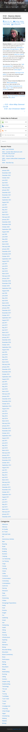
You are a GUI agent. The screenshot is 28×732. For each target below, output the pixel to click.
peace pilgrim (17, 69)
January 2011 (5, 514)
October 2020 (5, 227)
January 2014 (5, 426)
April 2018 (5, 300)
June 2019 (5, 266)
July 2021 (4, 205)
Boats (3, 546)
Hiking (4, 630)
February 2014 (6, 423)
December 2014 (6, 399)
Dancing (4, 588)
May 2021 (4, 209)
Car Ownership (6, 559)
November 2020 (6, 224)
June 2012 (5, 472)
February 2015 (6, 394)
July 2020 (4, 234)
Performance (5, 659)
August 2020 (5, 232)
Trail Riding (5, 696)
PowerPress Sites (17, 729)
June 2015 (5, 384)
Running (4, 674)
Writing (4, 723)
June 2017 (5, 325)
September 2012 (6, 465)
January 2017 (5, 337)
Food (3, 608)
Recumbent (5, 667)
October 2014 (5, 403)
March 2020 (5, 244)
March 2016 (5, 362)
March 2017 (5, 332)
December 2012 (6, 458)
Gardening (5, 617)
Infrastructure (6, 637)
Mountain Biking (6, 649)
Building (4, 551)
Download (22, 96)
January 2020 (5, 249)
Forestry (4, 610)
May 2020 (4, 239)
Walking (8, 24)
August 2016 (5, 349)
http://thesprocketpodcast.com (13, 86)
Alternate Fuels (6, 534)
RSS (10, 97)
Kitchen (4, 642)
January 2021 (5, 219)
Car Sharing (5, 561)
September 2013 (6, 435)
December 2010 (6, 516)
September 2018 (6, 288)
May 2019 (4, 268)
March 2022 (5, 185)
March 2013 (5, 450)
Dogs (3, 593)
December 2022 (6, 175)
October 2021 (5, 197)
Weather (4, 721)
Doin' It (4, 595)
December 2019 (6, 251)
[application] (14, 93)
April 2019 (5, 271)
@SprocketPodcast (12, 82)
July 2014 (4, 411)
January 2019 (5, 278)
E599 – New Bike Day (7, 162)
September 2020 (6, 229)
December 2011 (6, 487)
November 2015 (6, 372)
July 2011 (4, 499)
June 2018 (5, 295)
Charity (4, 566)
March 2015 (5, 391)
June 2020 (5, 236)
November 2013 (6, 431)
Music (3, 657)
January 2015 (5, 396)
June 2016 (5, 354)
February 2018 (6, 305)
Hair (3, 622)
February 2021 (6, 217)
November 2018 (6, 283)
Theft (3, 691)
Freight (4, 613)
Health (4, 627)
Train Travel (5, 698)
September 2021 (6, 200)
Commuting (5, 581)
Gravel (4, 620)
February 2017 (6, 335)
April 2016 (5, 359)
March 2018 (5, 303)
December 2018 (6, 281)
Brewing (4, 549)
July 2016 (4, 352)
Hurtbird (5, 89)
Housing (4, 635)
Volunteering (5, 716)
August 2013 (5, 438)
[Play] (4, 93)
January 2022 (5, 190)
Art (3, 536)
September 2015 (6, 376)
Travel (4, 24)
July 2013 (4, 440)
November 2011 (6, 489)
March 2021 (5, 214)
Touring (22, 23)
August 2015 (5, 379)
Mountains (5, 652)
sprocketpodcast (17, 24)
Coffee (4, 573)
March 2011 (5, 509)
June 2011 (5, 502)
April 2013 (5, 448)
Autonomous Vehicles (8, 539)
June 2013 (5, 443)
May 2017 (4, 327)
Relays (4, 669)
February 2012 (6, 482)
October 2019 (5, 256)
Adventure (5, 524)
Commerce (5, 576)
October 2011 (5, 492)
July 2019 (4, 264)
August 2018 (5, 291)
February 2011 (6, 512)
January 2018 (5, 308)
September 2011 (6, 494)
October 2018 (5, 286)
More (13, 97)
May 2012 (4, 475)
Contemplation (6, 583)
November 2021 (6, 195)
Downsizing (13, 23)
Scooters (4, 679)
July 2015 (4, 381)
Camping (21, 21)
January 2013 (5, 455)
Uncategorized (6, 706)
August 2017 (5, 320)
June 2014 (5, 413)
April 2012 (5, 477)
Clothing (4, 568)
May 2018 (4, 298)
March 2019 (5, 273)
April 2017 (5, 330)
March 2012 (5, 480)
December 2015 (6, 369)
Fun (3, 615)
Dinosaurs (5, 590)
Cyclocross (5, 586)
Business (4, 554)
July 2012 (4, 470)
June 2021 (5, 207)
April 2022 (5, 182)
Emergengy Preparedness (9, 603)
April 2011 (5, 507)
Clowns (4, 571)
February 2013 (6, 453)
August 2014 (5, 408)
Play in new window (13, 96)
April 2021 (5, 212)
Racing (4, 662)
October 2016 (5, 345)
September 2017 (6, 318)
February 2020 (6, 246)
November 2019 (6, 254)
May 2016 (4, 357)
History (4, 632)
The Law (4, 689)
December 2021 (6, 192)
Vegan (4, 713)
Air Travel (4, 531)
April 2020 (5, 241)
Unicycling (5, 708)
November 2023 (6, 173)
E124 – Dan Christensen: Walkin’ (14, 110)
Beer (3, 541)
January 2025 (5, 170)
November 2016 (6, 342)
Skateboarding (6, 684)
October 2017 (5, 315)
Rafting (4, 664)
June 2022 (5, 180)
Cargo (4, 563)
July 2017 (4, 322)
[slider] (22, 93)
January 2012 (5, 485)
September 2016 (6, 347)
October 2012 (5, 462)
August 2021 (5, 202)
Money (4, 647)
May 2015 (4, 386)
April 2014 (5, 418)
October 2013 (5, 433)
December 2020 (6, 222)
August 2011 (5, 497)
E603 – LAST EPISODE (8, 149)
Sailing (4, 676)
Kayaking (4, 640)
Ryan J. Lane (9, 88)
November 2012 (6, 460)
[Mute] (19, 93)
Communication (6, 23)
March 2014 (5, 421)
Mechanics (5, 644)
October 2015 (5, 374)
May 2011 (4, 504)
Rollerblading (5, 671)
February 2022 (6, 187)
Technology (5, 686)
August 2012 (5, 467)
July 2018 (4, 293)
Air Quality (5, 529)
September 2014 (6, 406)
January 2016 (5, 367)
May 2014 (4, 416)
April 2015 (5, 389)
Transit (4, 701)
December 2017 (6, 310)
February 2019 (6, 276)
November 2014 (6, 401)
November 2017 (6, 313)
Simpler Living (6, 681)
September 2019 (6, 259)
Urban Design (6, 711)
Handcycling (5, 625)
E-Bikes (4, 600)
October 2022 (5, 178)
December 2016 (6, 340)
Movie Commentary (7, 654)
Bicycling (17, 21)
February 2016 (6, 364)
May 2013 (4, 445)
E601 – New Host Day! (8, 156)
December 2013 (6, 428)
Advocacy (4, 527)
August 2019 (5, 261)
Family (18, 23)
